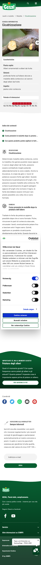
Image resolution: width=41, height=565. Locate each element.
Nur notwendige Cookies (20, 326)
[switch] (35, 285)
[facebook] (4, 401)
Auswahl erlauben (20, 320)
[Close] (28, 3)
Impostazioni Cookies (9, 551)
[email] (27, 401)
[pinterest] (34, 401)
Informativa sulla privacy (10, 546)
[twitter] (12, 401)
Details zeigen (28, 309)
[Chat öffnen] (36, 552)
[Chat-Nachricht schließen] (38, 540)
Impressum (5, 540)
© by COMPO (6, 556)
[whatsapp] (19, 401)
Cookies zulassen (20, 315)
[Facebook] (5, 516)
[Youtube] (13, 516)
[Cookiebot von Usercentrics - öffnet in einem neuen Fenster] (28, 238)
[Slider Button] (37, 42)
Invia (20, 465)
